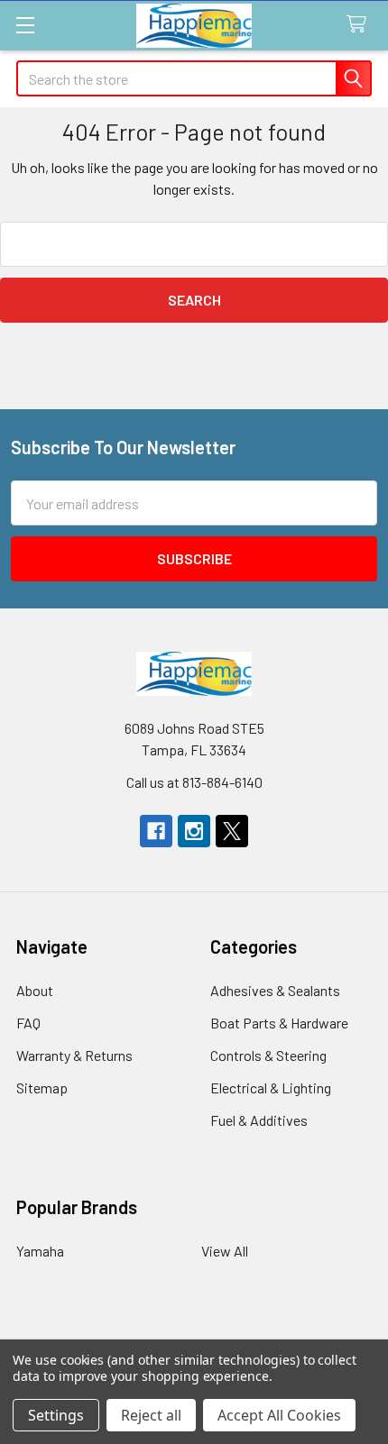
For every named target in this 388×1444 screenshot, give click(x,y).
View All (224, 1250)
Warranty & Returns (74, 1055)
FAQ (28, 1022)
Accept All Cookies (279, 1415)
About (34, 990)
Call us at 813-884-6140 (194, 782)
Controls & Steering (268, 1055)
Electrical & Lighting (270, 1087)
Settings (56, 1415)
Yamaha (40, 1250)
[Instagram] (194, 831)
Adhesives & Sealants (275, 990)
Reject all (151, 1415)
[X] (232, 831)
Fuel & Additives (259, 1120)
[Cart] (360, 25)
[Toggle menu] (25, 25)
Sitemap (42, 1087)
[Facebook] (156, 831)
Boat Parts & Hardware (279, 1022)
